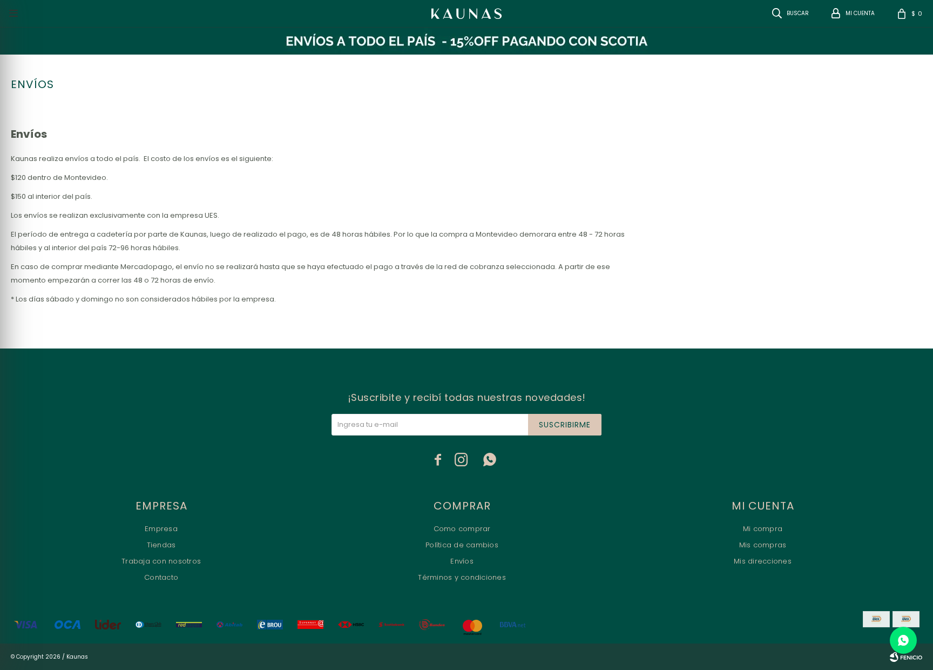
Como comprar (462, 529)
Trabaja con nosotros (161, 561)
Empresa (161, 529)
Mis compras (763, 545)
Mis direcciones (763, 561)
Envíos (462, 561)
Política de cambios (461, 545)
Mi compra (762, 529)
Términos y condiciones (462, 577)
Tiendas (161, 545)
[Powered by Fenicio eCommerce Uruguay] (906, 657)
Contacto (161, 577)
